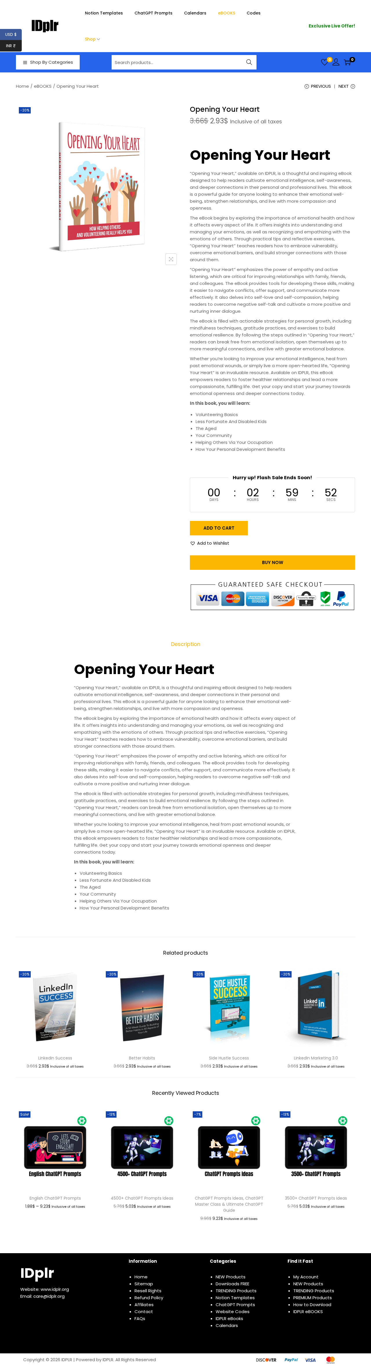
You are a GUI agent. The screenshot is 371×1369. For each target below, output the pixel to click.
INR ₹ (14, 46)
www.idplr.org (55, 1289)
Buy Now (272, 562)
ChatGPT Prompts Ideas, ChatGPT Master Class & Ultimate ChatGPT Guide (229, 1204)
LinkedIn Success (55, 1058)
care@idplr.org (49, 1296)
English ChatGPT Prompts (55, 1198)
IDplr (37, 1273)
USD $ (13, 34)
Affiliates (144, 1305)
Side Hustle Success (229, 1058)
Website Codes (233, 1311)
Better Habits (142, 1058)
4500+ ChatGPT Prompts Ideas (142, 1198)
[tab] (185, 644)
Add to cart (218, 528)
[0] (324, 62)
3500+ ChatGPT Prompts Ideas (316, 1198)
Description (185, 644)
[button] (209, 543)
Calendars (227, 1325)
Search (249, 62)
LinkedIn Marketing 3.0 (316, 1058)
